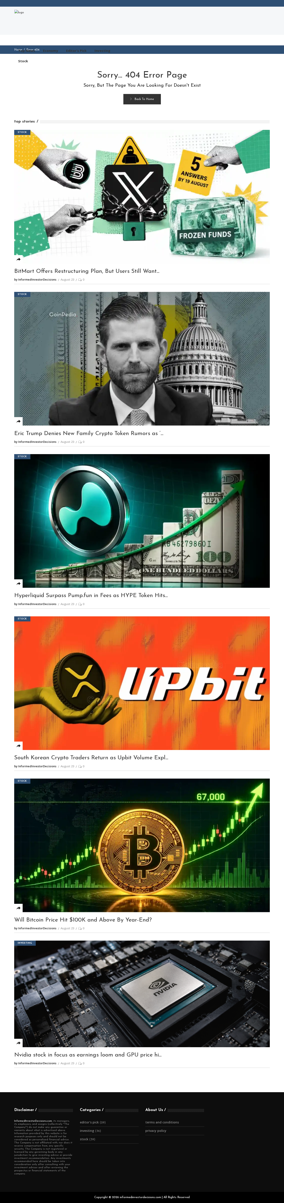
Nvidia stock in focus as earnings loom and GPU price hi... (88, 1055)
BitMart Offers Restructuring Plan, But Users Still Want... (86, 271)
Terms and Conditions (162, 1122)
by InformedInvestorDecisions (35, 279)
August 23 (67, 279)
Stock (22, 132)
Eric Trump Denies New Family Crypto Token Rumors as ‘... (88, 434)
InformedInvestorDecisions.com (33, 1121)
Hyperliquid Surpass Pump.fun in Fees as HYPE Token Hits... (91, 596)
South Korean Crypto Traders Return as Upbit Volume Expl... (91, 758)
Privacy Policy (155, 1131)
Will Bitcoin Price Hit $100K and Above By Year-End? (83, 920)
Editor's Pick (89, 1122)
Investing (25, 943)
